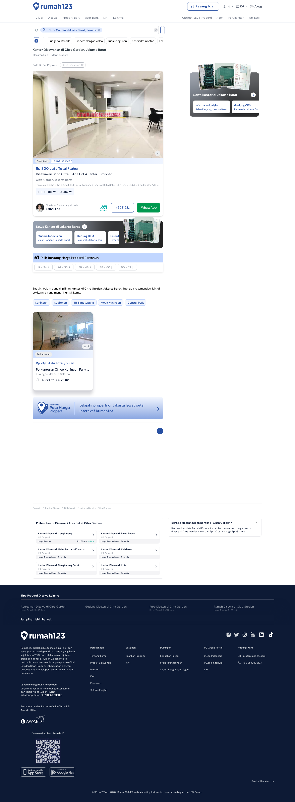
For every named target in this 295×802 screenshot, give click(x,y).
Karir (92, 676)
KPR (128, 662)
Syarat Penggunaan (171, 662)
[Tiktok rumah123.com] (271, 634)
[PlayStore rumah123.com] (62, 772)
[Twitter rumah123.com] (236, 634)
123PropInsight (98, 690)
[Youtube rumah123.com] (252, 634)
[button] (92, 30)
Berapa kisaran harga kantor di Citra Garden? (201, 523)
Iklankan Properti (135, 656)
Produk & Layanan (100, 662)
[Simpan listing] (157, 76)
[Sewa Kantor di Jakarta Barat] (224, 90)
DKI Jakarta (70, 508)
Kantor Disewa (52, 508)
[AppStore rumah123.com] (33, 772)
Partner (94, 669)
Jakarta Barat (87, 508)
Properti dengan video (89, 41)
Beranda (37, 508)
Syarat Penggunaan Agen (174, 669)
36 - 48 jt (84, 267)
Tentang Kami (98, 656)
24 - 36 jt (64, 267)
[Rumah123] (52, 6)
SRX (206, 669)
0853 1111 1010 (54, 695)
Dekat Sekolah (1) (73, 65)
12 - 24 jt (43, 267)
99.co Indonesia (213, 656)
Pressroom (96, 683)
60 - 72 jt (127, 267)
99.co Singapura (213, 662)
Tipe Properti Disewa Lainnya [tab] (40, 595)
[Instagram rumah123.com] (244, 634)
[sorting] (43, 41)
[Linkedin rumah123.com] (261, 634)
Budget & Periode (59, 41)
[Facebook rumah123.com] (228, 634)
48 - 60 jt (106, 267)
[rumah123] (43, 636)
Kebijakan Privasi (169, 656)
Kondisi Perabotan (143, 41)
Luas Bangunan (117, 41)
